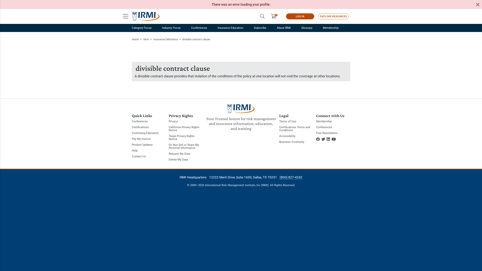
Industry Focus (171, 28)
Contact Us (139, 156)
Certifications (140, 127)
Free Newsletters (327, 133)
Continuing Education (145, 133)
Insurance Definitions (165, 39)
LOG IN (300, 16)
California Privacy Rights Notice (184, 129)
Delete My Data (178, 159)
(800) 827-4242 (291, 177)
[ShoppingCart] (275, 16)
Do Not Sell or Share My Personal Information (184, 146)
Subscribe (260, 28)
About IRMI (284, 28)
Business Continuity (291, 142)
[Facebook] (318, 139)
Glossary (306, 28)
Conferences (199, 28)
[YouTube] (334, 139)
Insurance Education (230, 28)
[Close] (477, 5)
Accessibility (287, 136)
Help (135, 150)
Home (135, 39)
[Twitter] (323, 139)
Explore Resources (333, 16)
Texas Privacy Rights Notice (181, 137)
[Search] (262, 16)
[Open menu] (125, 16)
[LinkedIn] (328, 139)
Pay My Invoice (141, 139)
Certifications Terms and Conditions (294, 129)
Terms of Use (287, 121)
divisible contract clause (196, 39)
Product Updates (142, 144)
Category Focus (142, 28)
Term (146, 39)
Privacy (173, 121)
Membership (331, 28)
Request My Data (179, 153)
